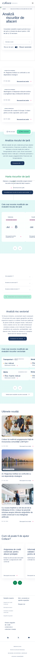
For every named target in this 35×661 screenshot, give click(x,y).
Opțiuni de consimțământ (18, 656)
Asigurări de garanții (8, 615)
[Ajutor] (13, 276)
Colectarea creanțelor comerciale (8, 611)
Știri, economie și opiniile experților (23, 599)
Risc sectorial (25, 131)
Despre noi (21, 604)
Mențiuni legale (17, 646)
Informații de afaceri (8, 607)
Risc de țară (12, 131)
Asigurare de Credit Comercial (8, 603)
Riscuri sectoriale (25, 47)
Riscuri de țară (8, 47)
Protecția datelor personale (17, 649)
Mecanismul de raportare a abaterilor (17, 653)
